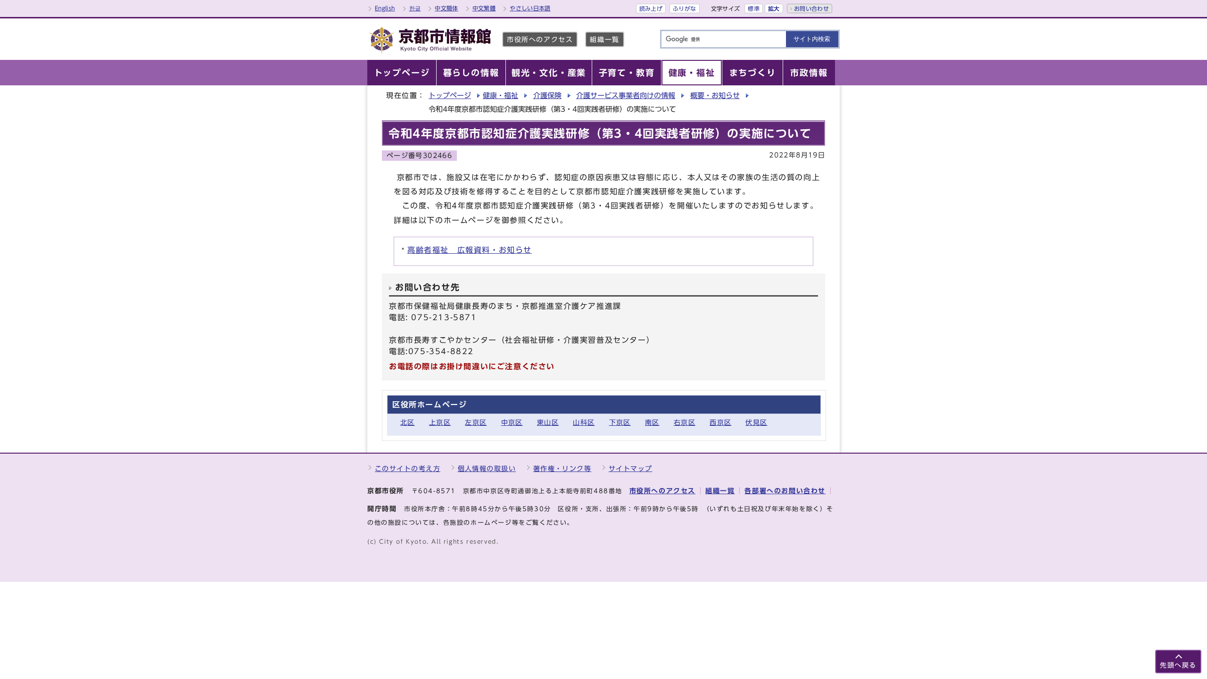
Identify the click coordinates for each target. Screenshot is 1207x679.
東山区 (548, 422)
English (385, 8)
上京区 (440, 422)
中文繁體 (484, 8)
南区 (652, 422)
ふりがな (684, 8)
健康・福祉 (500, 95)
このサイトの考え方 (407, 468)
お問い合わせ (811, 8)
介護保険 (547, 95)
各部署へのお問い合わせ (785, 490)
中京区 (512, 422)
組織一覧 (604, 39)
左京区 (476, 422)
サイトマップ (631, 468)
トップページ (450, 95)
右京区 (684, 422)
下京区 (620, 422)
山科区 (584, 422)
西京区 (720, 422)
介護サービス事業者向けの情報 (625, 95)
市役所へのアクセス (540, 39)
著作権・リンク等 (562, 468)
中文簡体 (446, 8)
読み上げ (650, 8)
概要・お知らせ (715, 95)
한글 (415, 8)
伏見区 (756, 422)
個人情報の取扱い (487, 468)
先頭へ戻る (1178, 665)
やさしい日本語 (530, 8)
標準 (754, 8)
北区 (407, 422)
